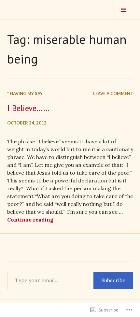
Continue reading (30, 219)
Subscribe (113, 280)
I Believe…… (28, 108)
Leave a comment (113, 93)
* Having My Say (25, 93)
